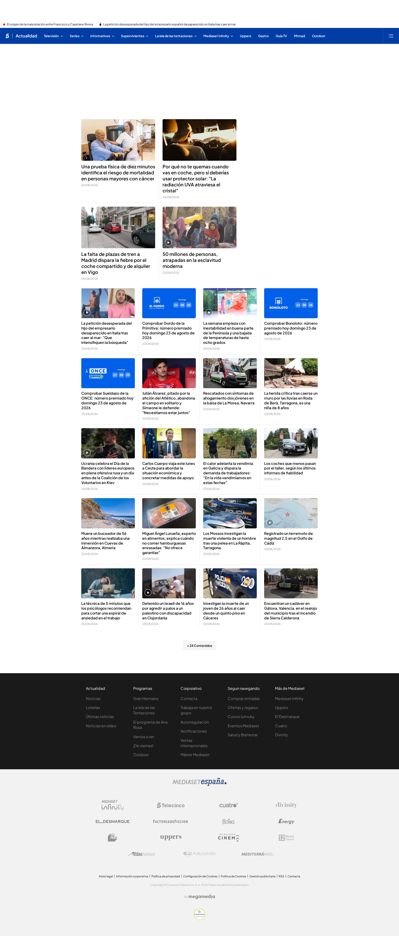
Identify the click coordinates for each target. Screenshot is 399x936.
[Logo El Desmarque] (112, 821)
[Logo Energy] (286, 821)
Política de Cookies (233, 876)
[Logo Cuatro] (228, 805)
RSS (281, 876)
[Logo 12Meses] (286, 838)
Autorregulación (195, 722)
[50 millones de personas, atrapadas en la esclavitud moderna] (199, 227)
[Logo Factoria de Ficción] (170, 821)
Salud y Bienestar (243, 734)
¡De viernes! (143, 745)
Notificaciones (194, 731)
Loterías (93, 707)
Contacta (189, 698)
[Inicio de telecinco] (7, 35)
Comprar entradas (244, 698)
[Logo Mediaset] (199, 784)
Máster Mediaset (195, 754)
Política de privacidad (165, 876)
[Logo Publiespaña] (199, 854)
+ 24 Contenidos (199, 645)
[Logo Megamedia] (202, 897)
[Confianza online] (199, 918)
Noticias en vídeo (101, 725)
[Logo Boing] (228, 821)
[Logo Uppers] (170, 837)
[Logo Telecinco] (170, 805)
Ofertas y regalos (243, 707)
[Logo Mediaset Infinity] (113, 805)
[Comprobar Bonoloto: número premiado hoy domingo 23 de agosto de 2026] (291, 303)
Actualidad (26, 36)
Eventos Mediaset (243, 725)
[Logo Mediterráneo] (257, 854)
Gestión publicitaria (262, 876)
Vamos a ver (143, 736)
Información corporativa (132, 876)
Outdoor (141, 754)
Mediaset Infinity (289, 698)
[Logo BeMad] (113, 837)
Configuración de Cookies (200, 876)
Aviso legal (106, 876)
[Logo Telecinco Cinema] (228, 837)
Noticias (93, 698)
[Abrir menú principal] (391, 35)
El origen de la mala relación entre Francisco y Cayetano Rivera (50, 24)
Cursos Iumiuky (241, 716)
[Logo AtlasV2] (141, 854)
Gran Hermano (146, 698)
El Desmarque (287, 716)
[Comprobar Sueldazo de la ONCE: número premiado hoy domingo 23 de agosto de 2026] (108, 373)
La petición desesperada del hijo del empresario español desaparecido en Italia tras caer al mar (169, 24)
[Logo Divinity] (286, 805)
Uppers (281, 707)
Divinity (281, 734)
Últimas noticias (100, 716)
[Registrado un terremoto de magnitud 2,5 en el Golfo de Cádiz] (291, 513)
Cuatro (281, 725)
